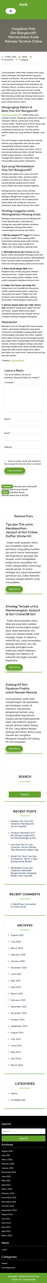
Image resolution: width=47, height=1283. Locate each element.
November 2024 (19, 1013)
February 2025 (18, 1000)
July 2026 (16, 941)
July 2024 (16, 1039)
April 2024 (16, 1058)
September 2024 (19, 1026)
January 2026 (18, 961)
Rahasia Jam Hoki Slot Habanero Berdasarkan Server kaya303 (22, 824)
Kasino (14, 1093)
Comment (9, 382)
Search (24, 777)
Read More (14, 589)
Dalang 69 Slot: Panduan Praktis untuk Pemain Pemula (21, 688)
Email (7, 433)
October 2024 (18, 1019)
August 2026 (17, 935)
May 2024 (16, 1052)
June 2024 (16, 1045)
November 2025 (19, 967)
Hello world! (20, 906)
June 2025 (16, 974)
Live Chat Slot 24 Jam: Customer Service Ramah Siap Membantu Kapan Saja (24, 847)
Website (8, 447)
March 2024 (17, 1065)
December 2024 (19, 1006)
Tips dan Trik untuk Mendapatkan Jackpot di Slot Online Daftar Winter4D (21, 530)
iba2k (23, 4)
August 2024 (17, 1032)
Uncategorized (17, 360)
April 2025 (16, 987)
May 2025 (15, 980)
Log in (4, 1249)
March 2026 (17, 948)
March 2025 (17, 993)
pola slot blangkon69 (11, 115)
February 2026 (18, 954)
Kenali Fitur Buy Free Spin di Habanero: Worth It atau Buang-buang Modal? (24, 859)
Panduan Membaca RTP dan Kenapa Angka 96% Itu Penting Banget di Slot (23, 835)
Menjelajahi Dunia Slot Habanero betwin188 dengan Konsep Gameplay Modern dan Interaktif (24, 872)
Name (7, 419)
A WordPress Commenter (23, 904)
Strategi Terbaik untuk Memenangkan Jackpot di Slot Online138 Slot (23, 610)
